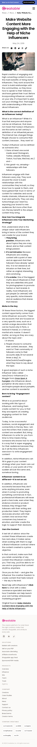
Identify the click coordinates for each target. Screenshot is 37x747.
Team (4, 678)
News (12, 13)
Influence (5, 672)
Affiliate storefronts (9, 655)
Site (3, 675)
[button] (34, 8)
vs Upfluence (7, 731)
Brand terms (6, 713)
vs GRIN (18, 726)
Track (4, 681)
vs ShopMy (7, 735)
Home (4, 13)
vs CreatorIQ (7, 726)
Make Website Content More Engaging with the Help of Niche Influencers (17, 606)
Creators (5, 692)
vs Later (18, 731)
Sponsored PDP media (10, 661)
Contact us (6, 707)
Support (5, 704)
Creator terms (7, 716)
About (4, 698)
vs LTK (16, 735)
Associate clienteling (9, 652)
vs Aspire (27, 726)
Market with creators (9, 646)
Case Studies (7, 695)
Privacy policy (7, 710)
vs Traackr (28, 731)
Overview (5, 669)
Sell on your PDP (8, 649)
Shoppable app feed (10, 658)
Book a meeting (29, 2)
